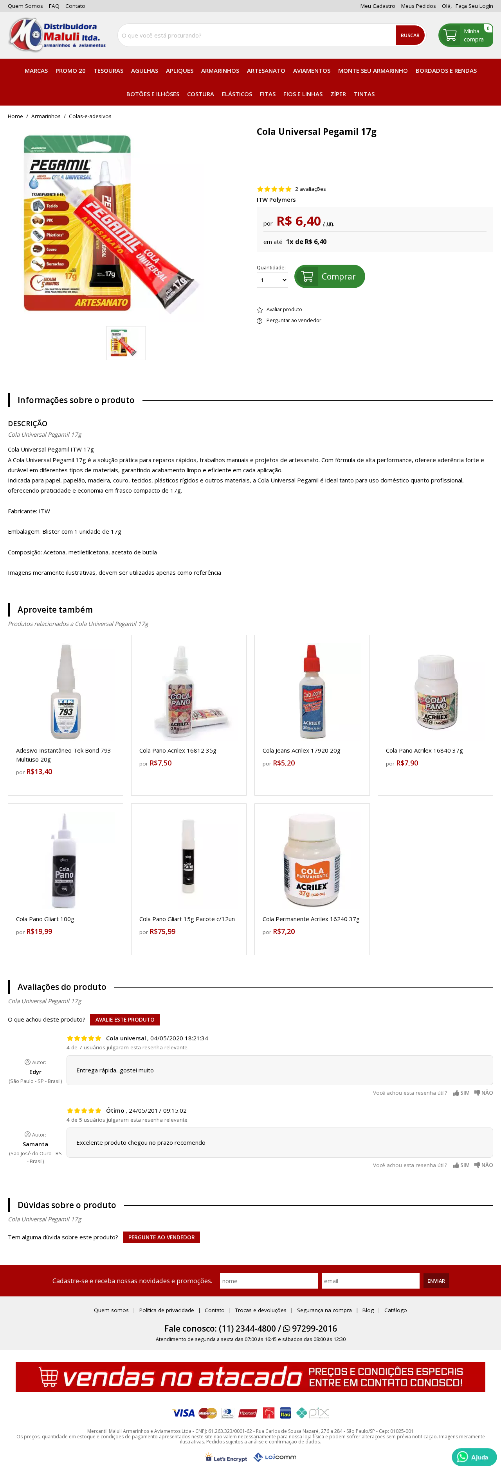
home (15, 116)
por (21, 772)
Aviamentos (311, 70)
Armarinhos (220, 70)
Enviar (436, 1280)
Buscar (410, 35)
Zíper (338, 94)
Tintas (364, 94)
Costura (200, 94)
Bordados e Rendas (446, 70)
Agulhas (144, 70)
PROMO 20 (71, 70)
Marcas (36, 70)
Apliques (179, 70)
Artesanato (266, 70)
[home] (57, 35)
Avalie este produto (125, 1019)
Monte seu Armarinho (373, 70)
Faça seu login (474, 5)
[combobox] (272, 35)
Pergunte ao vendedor (161, 1237)
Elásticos (237, 94)
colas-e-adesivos (90, 116)
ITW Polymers (276, 199)
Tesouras (108, 70)
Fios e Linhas (303, 94)
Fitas (268, 94)
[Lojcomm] (274, 1457)
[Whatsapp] (474, 1457)
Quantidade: (271, 268)
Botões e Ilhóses (152, 94)
